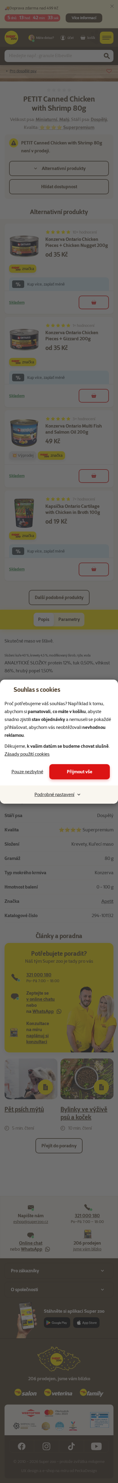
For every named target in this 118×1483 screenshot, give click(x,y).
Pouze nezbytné (27, 772)
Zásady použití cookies (27, 754)
